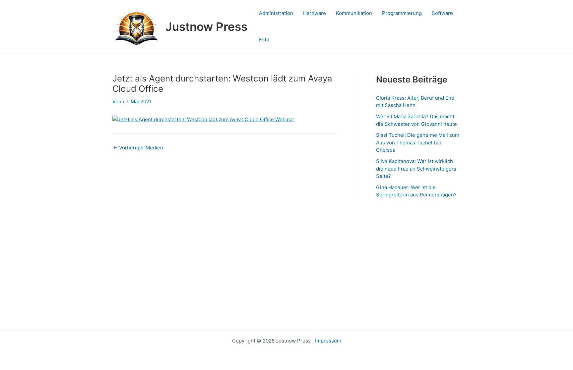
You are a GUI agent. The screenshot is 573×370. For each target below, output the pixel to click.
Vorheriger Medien (138, 147)
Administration (276, 13)
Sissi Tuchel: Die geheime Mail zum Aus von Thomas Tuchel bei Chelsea (417, 142)
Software (442, 13)
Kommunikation (354, 13)
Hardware (314, 13)
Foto (264, 39)
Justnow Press (206, 26)
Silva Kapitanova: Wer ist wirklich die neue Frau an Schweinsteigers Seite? (416, 168)
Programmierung (402, 13)
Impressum (328, 341)
